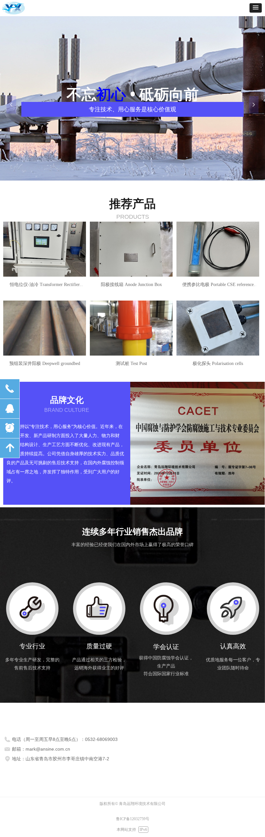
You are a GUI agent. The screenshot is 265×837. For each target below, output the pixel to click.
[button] (255, 8)
